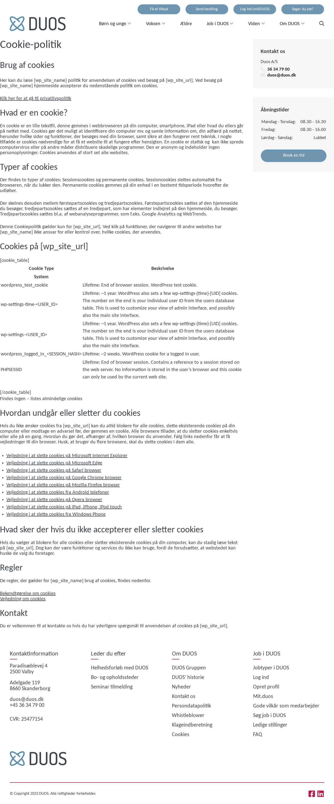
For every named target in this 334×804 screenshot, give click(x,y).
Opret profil (266, 687)
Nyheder (181, 687)
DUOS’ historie (188, 677)
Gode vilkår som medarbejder (286, 706)
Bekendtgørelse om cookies (28, 593)
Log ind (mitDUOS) (255, 9)
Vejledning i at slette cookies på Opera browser (54, 499)
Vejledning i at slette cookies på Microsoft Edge (54, 463)
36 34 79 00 (278, 69)
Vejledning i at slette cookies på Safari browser (53, 470)
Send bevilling (207, 9)
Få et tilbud (159, 9)
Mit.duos (263, 696)
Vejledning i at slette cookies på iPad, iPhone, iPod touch (64, 507)
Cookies (180, 735)
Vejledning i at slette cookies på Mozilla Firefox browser (63, 485)
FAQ (257, 735)
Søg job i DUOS (269, 715)
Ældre (186, 23)
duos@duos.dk (281, 75)
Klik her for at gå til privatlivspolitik (35, 98)
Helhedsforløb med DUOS (119, 668)
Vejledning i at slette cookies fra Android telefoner (57, 492)
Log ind (261, 677)
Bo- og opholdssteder (115, 677)
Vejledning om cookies (22, 599)
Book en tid (293, 155)
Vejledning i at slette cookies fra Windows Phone (56, 514)
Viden (254, 23)
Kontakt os (183, 696)
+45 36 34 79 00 (27, 705)
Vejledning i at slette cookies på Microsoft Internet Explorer (66, 455)
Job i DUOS (218, 23)
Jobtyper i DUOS (271, 668)
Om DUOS (290, 23)
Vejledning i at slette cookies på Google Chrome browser (64, 477)
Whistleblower (188, 715)
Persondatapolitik (191, 706)
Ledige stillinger (270, 725)
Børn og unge (112, 23)
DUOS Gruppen (189, 668)
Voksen (153, 23)
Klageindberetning (192, 725)
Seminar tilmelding (112, 687)
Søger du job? (302, 9)
